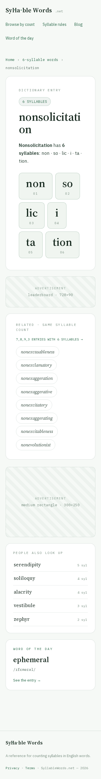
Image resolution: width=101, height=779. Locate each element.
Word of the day (20, 38)
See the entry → (27, 680)
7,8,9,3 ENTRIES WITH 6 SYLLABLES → (49, 339)
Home (10, 59)
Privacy (12, 768)
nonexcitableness (37, 431)
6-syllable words (40, 59)
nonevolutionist (35, 445)
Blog (78, 24)
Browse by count (20, 24)
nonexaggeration (37, 378)
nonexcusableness (37, 352)
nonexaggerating (37, 418)
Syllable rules (54, 24)
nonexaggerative (36, 392)
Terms (30, 768)
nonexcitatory (34, 405)
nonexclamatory (36, 365)
